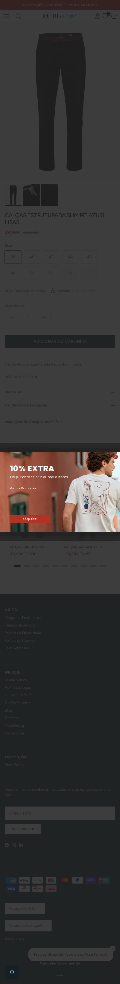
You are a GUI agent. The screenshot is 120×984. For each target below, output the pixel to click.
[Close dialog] (115, 456)
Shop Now (30, 519)
